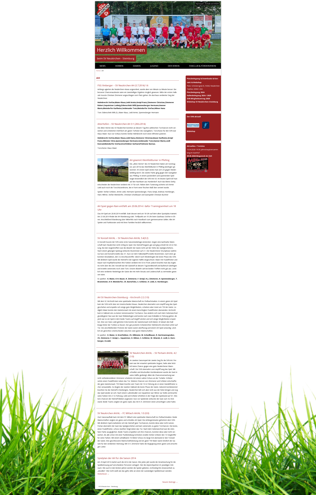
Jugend (154, 65)
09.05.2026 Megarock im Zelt (199, 156)
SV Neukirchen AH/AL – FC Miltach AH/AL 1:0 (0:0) (123, 413)
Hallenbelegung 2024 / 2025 (199, 95)
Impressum (200, 4)
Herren (119, 65)
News (103, 65)
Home (98, 71)
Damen (137, 65)
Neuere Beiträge (170, 482)
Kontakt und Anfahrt (212, 4)
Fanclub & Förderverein (202, 65)
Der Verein (173, 65)
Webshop (191, 131)
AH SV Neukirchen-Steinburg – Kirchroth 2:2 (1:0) (123, 297)
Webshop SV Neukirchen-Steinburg (202, 102)
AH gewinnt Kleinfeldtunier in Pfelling (149, 160)
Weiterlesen (103, 474)
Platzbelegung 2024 (195, 92)
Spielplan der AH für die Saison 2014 (117, 458)
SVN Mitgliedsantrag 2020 (198, 98)
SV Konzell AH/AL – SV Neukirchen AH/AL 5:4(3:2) (123, 238)
